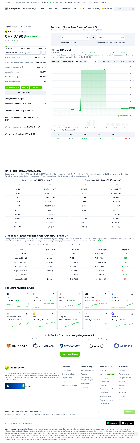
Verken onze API (70, 130)
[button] (25, 93)
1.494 (23, 2)
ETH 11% (90, 2)
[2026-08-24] (126, 61)
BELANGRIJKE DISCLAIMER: (14, 429)
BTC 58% (84, 2)
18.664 (12, 2)
